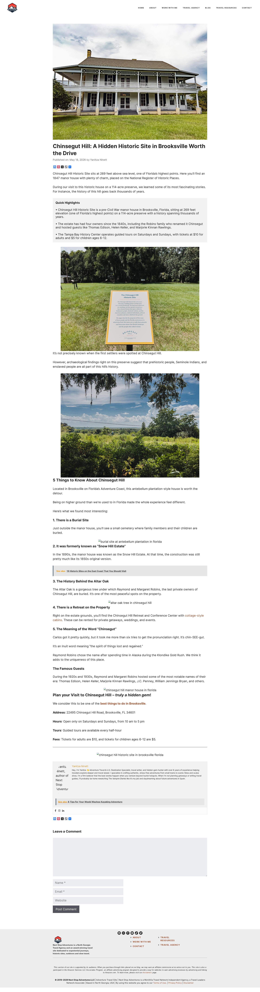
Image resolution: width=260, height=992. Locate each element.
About (152, 8)
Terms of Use (159, 983)
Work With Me (169, 8)
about (137, 937)
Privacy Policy (175, 983)
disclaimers (147, 973)
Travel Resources (226, 8)
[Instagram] (59, 810)
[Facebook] (55, 810)
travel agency (170, 945)
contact (138, 946)
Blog (208, 8)
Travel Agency (191, 8)
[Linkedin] (63, 810)
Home (141, 8)
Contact (247, 8)
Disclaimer (188, 983)
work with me (142, 941)
